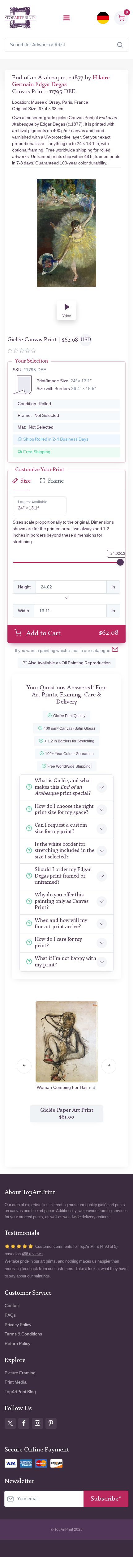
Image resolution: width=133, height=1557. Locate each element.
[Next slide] (108, 1066)
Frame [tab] (56, 481)
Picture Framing (20, 1373)
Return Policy (17, 1343)
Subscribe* (106, 1499)
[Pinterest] (51, 1423)
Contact (12, 1305)
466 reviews (32, 1254)
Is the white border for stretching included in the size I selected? (64, 851)
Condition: (34, 403)
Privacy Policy (18, 1324)
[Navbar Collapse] (66, 18)
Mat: (36, 427)
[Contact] (115, 651)
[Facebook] (23, 1423)
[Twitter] (10, 1423)
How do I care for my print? (58, 942)
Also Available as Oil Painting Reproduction (69, 663)
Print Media (16, 1382)
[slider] (120, 562)
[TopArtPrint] (20, 18)
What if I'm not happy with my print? (65, 961)
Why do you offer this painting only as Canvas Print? (61, 901)
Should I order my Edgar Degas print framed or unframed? (63, 876)
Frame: (38, 415)
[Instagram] (37, 1423)
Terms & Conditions (23, 1334)
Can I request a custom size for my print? (61, 828)
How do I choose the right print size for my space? (64, 809)
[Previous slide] (24, 1066)
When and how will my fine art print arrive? (61, 923)
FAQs (10, 1315)
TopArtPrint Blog (20, 1391)
